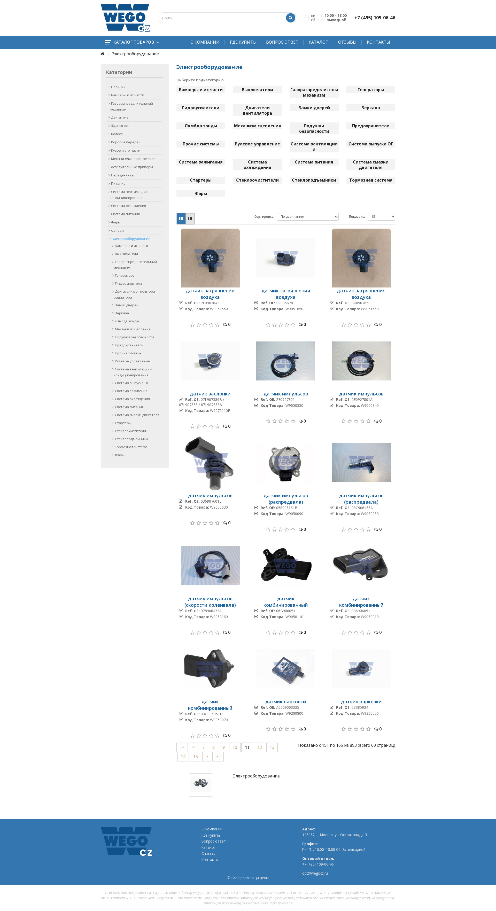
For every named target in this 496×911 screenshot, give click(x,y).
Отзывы (347, 42)
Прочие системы (128, 353)
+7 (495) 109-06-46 (374, 18)
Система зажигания (131, 390)
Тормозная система (131, 447)
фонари (117, 230)
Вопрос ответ (282, 42)
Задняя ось (120, 125)
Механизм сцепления (132, 329)
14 (183, 756)
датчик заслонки (210, 394)
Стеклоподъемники (131, 439)
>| (218, 756)
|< (182, 747)
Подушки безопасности (134, 337)
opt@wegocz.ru (315, 873)
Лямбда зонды (127, 321)
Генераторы (125, 275)
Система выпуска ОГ (132, 382)
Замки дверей (126, 305)
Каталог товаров (133, 42)
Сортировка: (264, 216)
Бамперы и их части (127, 95)
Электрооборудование (131, 238)
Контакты (378, 42)
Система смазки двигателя (137, 414)
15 (195, 756)
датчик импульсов (286, 394)
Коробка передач (126, 142)
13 (272, 747)
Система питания (125, 214)
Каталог (318, 42)
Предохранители (129, 345)
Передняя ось (122, 175)
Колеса (117, 133)
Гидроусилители (128, 283)
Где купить (243, 42)
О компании (205, 42)
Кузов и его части (125, 150)
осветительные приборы (132, 167)
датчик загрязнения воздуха (210, 293)
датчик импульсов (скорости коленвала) (210, 601)
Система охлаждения (128, 205)
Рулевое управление (132, 361)
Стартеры (123, 423)
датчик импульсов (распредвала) (286, 498)
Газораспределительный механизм (131, 106)
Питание (118, 183)
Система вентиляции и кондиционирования (129, 194)
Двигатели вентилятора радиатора (134, 294)
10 (235, 747)
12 (259, 747)
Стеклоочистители (130, 431)
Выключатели (126, 253)
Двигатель (120, 117)
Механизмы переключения (133, 158)
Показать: (357, 216)
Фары (116, 222)
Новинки (118, 86)
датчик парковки (285, 701)
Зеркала (122, 313)
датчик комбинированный (286, 601)
